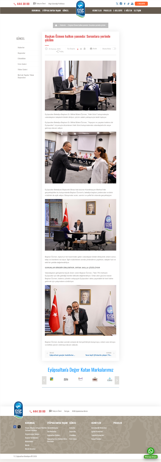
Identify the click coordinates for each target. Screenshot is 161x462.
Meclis (27, 445)
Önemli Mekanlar (52, 428)
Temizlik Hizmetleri (97, 435)
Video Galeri (22, 69)
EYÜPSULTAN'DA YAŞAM (51, 10)
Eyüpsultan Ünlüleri (53, 435)
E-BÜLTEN (128, 10)
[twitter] (117, 3)
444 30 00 (23, 4)
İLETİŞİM (137, 10)
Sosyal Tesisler (96, 439)
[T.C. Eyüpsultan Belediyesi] (81, 9)
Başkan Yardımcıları (31, 437)
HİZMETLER (97, 10)
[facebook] (125, 3)
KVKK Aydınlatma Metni (80, 411)
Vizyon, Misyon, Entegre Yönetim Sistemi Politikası (36, 429)
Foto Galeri (22, 64)
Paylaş (61, 51)
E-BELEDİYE (141, 3)
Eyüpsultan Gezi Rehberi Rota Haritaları (57, 440)
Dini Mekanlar (51, 431)
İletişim (66, 411)
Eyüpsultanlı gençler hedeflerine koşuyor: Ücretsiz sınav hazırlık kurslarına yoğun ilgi (63, 355)
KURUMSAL (36, 10)
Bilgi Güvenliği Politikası (56, 3)
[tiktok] (128, 3)
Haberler (63, 25)
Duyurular (21, 53)
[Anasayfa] (56, 25)
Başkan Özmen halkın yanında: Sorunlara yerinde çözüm (86, 25)
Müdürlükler (29, 441)
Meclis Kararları (30, 449)
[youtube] (132, 3)
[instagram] (121, 3)
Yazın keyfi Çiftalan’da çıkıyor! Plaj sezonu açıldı (98, 355)
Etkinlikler (22, 58)
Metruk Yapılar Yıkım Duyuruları (26, 76)
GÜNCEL (66, 10)
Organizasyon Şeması (32, 434)
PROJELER (107, 10)
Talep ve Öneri (41, 3)
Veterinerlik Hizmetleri (99, 428)
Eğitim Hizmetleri (97, 431)
